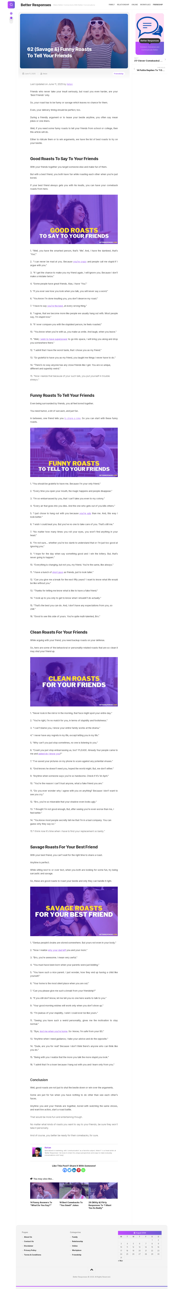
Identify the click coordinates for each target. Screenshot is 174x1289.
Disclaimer (28, 1246)
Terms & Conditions (32, 1255)
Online (135, 5)
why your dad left (57, 950)
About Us (28, 1237)
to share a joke (72, 418)
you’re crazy (80, 261)
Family (112, 5)
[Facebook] (65, 1170)
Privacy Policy (30, 1250)
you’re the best (55, 306)
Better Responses (36, 5)
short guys (57, 572)
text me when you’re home (53, 1031)
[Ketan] (37, 1156)
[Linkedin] (74, 1170)
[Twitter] (69, 1170)
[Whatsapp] (83, 1170)
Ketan (45, 74)
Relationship (123, 5)
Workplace (145, 5)
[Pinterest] (79, 1170)
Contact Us (29, 1241)
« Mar (120, 1261)
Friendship (158, 5)
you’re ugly (85, 513)
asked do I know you (49, 753)
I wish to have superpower (53, 339)
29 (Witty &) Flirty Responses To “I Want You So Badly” (100, 1205)
